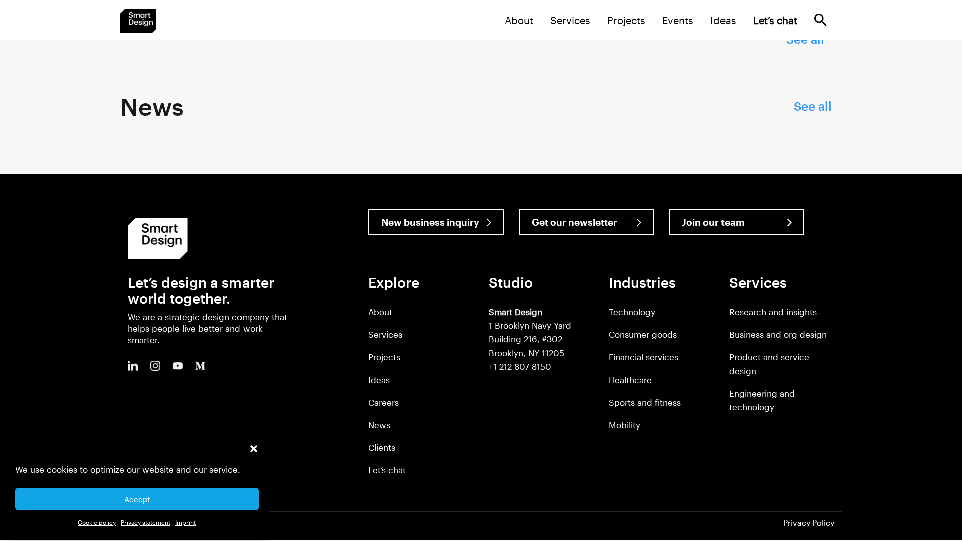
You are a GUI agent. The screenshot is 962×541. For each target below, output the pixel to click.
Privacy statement (145, 522)
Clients (381, 447)
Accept (137, 499)
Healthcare (630, 380)
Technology (632, 312)
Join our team (713, 222)
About (519, 20)
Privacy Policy (808, 522)
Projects (626, 20)
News (379, 425)
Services (570, 20)
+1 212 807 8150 (520, 366)
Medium (200, 366)
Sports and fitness (645, 402)
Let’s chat (387, 470)
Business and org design (778, 334)
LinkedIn (133, 366)
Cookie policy (97, 522)
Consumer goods (643, 334)
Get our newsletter (574, 222)
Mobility (624, 425)
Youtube (178, 366)
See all (813, 106)
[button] (254, 449)
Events (677, 20)
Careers (383, 402)
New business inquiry (430, 222)
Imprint (185, 522)
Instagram (155, 366)
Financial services (643, 357)
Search (820, 20)
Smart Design (138, 21)
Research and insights (773, 312)
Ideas (723, 20)
